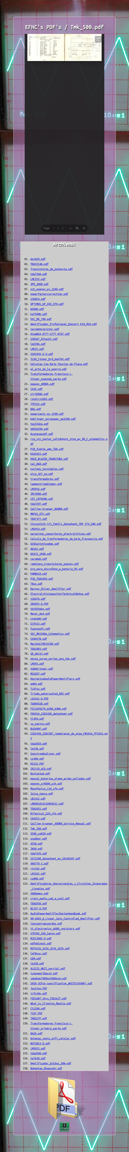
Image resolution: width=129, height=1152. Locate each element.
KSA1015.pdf (38, 453)
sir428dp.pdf (39, 393)
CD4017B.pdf (38, 638)
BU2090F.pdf (38, 728)
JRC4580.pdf (38, 493)
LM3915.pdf (38, 1048)
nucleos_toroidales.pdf (47, 468)
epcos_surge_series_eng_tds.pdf (53, 658)
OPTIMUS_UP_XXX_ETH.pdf (47, 304)
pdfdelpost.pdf (41, 943)
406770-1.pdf (39, 863)
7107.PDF (36, 1013)
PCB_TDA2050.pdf (41, 578)
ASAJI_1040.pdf (41, 553)
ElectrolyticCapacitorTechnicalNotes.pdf (59, 593)
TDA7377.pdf (38, 518)
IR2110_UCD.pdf (41, 768)
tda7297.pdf (38, 503)
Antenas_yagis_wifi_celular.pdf (53, 1038)
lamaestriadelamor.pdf (46, 483)
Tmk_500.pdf (38, 828)
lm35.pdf (36, 388)
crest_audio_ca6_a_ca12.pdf (50, 898)
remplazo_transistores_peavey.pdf (54, 563)
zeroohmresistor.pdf (44, 329)
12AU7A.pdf (38, 598)
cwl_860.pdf (38, 463)
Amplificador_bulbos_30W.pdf (50, 1063)
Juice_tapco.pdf (41, 793)
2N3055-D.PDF (39, 603)
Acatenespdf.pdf (41, 433)
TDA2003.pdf (38, 648)
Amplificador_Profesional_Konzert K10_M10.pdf (63, 324)
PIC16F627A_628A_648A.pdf (48, 708)
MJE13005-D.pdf (41, 938)
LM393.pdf (37, 663)
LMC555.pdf (38, 279)
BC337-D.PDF (38, 908)
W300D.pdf (37, 309)
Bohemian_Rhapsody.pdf (46, 1068)
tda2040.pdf (38, 1053)
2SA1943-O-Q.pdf (41, 354)
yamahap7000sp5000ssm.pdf (48, 978)
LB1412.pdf (38, 798)
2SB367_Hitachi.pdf (44, 338)
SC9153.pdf (38, 623)
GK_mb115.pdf (39, 653)
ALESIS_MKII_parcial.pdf (47, 968)
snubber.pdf (38, 838)
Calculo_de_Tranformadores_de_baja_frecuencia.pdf (66, 538)
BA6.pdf (35, 409)
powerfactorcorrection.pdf (49, 293)
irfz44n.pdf (38, 993)
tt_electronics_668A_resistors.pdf (55, 928)
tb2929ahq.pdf (40, 608)
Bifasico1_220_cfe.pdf (46, 813)
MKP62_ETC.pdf (40, 513)
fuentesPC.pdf (40, 628)
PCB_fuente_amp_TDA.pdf (47, 448)
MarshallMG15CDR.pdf (44, 643)
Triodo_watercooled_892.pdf (50, 693)
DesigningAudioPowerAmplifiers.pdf (55, 678)
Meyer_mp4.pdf (40, 613)
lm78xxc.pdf (38, 953)
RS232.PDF (37, 763)
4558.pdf (36, 843)
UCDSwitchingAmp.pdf (44, 543)
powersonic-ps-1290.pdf (47, 413)
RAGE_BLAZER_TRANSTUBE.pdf (49, 458)
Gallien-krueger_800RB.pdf (49, 508)
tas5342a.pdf (39, 423)
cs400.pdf (37, 758)
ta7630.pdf (38, 1058)
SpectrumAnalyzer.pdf (45, 753)
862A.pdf (36, 1033)
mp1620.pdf (38, 259)
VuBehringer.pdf (41, 668)
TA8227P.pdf (38, 1018)
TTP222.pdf (38, 404)
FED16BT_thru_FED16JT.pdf (48, 998)
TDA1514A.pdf (39, 264)
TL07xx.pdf (38, 688)
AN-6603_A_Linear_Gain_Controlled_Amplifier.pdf (65, 918)
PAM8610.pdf (38, 573)
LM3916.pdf (38, 488)
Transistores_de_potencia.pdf (51, 269)
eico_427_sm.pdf (41, 473)
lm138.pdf (37, 748)
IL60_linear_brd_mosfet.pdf (50, 359)
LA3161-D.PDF (39, 698)
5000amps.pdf (39, 893)
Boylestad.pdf (40, 773)
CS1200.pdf (38, 1008)
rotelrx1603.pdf (41, 398)
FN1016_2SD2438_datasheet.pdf (51, 713)
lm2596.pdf (38, 343)
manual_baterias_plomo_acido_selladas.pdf (60, 778)
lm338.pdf (37, 963)
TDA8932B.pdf (39, 703)
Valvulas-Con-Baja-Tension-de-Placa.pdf (59, 364)
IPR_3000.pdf (39, 284)
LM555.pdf (37, 348)
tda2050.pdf (38, 743)
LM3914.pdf (38, 528)
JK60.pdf (36, 848)
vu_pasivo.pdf (40, 723)
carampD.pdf (38, 558)
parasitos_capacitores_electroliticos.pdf (60, 533)
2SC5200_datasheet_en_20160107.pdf (55, 858)
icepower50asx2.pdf (44, 973)
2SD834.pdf (38, 298)
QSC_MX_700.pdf (41, 319)
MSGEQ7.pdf (38, 673)
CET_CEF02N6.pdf (41, 498)
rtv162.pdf (38, 868)
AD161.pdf (37, 548)
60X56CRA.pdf (39, 428)
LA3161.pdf (38, 873)
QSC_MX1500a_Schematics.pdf (50, 633)
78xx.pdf (36, 583)
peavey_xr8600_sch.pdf (46, 783)
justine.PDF (38, 988)
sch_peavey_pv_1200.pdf (47, 289)
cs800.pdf (37, 878)
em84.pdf (36, 683)
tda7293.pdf (38, 853)
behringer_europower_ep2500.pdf (53, 418)
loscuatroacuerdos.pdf (46, 923)
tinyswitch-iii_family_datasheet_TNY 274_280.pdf (65, 523)
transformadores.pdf (44, 478)
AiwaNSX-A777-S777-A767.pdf (50, 333)
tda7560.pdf (38, 274)
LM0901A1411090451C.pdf (47, 803)
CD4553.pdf (38, 818)
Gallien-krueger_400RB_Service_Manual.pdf (60, 823)
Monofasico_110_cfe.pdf (47, 788)
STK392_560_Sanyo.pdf (45, 933)
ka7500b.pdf (38, 314)
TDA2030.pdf (38, 903)
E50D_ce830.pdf (41, 833)
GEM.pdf (35, 958)
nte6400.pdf (38, 618)
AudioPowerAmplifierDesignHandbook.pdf (58, 913)
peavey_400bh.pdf (42, 383)
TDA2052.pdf (38, 808)
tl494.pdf (37, 718)
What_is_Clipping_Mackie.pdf (50, 1003)
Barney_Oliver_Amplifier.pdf (50, 588)
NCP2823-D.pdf (40, 1043)
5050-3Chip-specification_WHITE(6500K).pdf (61, 983)
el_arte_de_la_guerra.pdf (48, 369)
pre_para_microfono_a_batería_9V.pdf (56, 568)
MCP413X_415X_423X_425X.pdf (50, 948)
